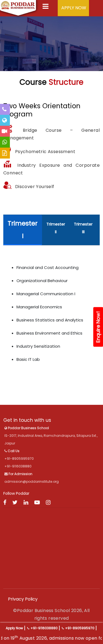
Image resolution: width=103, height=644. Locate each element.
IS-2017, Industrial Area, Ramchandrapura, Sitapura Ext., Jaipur (51, 436)
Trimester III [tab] (83, 228)
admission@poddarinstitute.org (31, 481)
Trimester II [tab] (55, 228)
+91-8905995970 (79, 628)
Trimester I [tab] (23, 229)
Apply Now (14, 628)
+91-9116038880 (44, 628)
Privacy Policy (23, 599)
